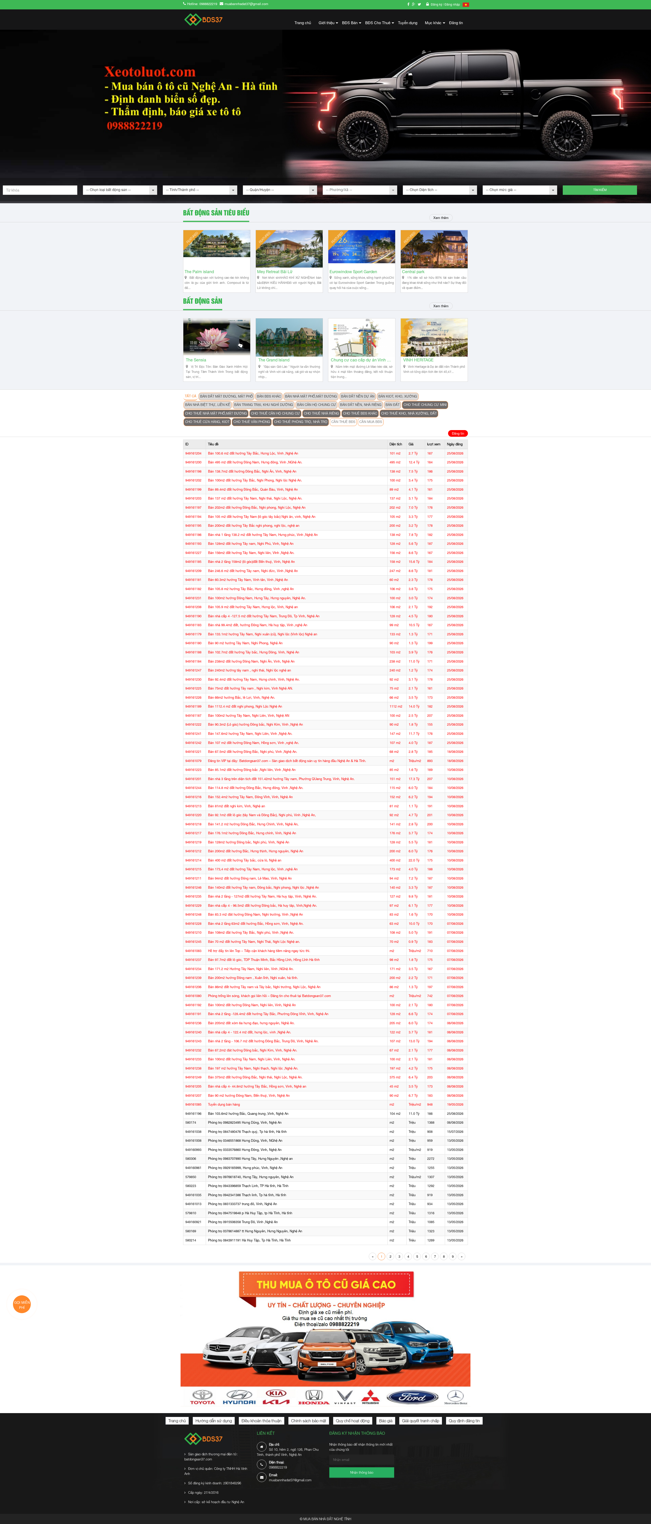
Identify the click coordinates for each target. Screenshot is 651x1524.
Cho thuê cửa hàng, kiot (207, 422)
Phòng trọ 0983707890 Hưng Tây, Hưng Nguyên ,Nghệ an (250, 1159)
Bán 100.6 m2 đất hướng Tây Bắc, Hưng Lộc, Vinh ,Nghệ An (253, 453)
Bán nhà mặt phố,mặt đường (311, 396)
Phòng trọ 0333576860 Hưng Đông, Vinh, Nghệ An (245, 1150)
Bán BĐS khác (269, 396)
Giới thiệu (328, 24)
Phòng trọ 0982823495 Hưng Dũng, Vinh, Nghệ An (245, 1122)
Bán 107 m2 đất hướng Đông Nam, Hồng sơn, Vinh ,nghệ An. (253, 743)
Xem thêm (441, 217)
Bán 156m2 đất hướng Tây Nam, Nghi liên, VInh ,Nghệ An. (251, 553)
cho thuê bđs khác (360, 413)
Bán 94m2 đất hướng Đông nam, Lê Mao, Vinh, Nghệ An (250, 878)
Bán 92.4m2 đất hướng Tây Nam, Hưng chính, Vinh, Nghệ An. (254, 679)
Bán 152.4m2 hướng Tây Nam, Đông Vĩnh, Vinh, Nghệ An (250, 797)
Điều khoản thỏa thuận (262, 1420)
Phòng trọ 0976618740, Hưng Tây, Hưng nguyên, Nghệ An (250, 1177)
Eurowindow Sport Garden (353, 272)
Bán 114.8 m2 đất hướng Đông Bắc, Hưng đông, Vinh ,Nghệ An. (255, 788)
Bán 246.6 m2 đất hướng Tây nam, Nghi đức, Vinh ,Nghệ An (253, 571)
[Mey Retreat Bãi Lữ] (289, 249)
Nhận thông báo (361, 1472)
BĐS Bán (351, 24)
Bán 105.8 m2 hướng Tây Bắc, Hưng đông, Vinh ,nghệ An (251, 589)
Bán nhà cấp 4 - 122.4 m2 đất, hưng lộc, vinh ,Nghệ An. (249, 1032)
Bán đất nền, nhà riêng (360, 405)
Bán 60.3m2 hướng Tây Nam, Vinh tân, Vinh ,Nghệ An (248, 580)
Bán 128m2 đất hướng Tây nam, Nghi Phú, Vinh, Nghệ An (250, 544)
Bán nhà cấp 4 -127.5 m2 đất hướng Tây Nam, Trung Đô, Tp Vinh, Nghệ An (263, 616)
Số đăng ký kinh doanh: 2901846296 (214, 1483)
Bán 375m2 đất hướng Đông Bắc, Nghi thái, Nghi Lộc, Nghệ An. (255, 1077)
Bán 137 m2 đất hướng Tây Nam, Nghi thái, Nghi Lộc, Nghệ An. (255, 498)
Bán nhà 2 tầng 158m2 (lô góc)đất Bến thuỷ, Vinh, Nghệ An (251, 562)
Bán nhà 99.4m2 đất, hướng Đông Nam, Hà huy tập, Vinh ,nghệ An (257, 625)
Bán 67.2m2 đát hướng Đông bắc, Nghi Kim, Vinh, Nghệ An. (252, 1050)
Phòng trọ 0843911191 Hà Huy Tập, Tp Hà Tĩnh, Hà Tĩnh (249, 1240)
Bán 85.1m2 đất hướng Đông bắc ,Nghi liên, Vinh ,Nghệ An (251, 770)
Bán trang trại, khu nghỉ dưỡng (263, 405)
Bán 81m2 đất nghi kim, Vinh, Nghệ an (236, 806)
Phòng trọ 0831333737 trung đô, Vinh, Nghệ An (242, 1204)
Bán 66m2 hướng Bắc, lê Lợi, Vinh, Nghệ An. (241, 697)
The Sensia (196, 360)
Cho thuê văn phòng (251, 422)
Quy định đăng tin (464, 1420)
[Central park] (434, 249)
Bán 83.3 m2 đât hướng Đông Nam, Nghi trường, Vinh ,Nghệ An (255, 914)
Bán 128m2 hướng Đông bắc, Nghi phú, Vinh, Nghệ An (248, 842)
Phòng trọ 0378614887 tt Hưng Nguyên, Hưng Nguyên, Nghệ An (255, 1231)
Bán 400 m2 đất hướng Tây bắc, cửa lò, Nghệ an (244, 860)
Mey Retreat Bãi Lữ (275, 272)
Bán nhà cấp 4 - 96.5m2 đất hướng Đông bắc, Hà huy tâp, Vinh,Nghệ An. (262, 905)
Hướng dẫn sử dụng (214, 1420)
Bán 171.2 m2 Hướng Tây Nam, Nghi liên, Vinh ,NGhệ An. (251, 969)
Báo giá (385, 1420)
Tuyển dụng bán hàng (224, 1104)
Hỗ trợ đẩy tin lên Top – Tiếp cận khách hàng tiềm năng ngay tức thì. (259, 951)
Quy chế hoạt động (352, 1420)
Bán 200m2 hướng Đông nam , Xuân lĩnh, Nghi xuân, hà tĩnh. (253, 978)
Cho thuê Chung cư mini (425, 405)
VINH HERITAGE (418, 360)
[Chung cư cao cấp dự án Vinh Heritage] (361, 337)
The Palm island (199, 272)
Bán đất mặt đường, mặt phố (226, 396)
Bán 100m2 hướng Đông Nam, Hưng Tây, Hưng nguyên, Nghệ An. (257, 598)
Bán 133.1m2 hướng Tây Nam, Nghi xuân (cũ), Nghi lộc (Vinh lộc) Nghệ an (262, 634)
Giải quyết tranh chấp (420, 1420)
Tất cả (190, 396)
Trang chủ (302, 22)
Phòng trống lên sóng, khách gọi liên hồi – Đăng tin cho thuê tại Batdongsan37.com (269, 996)
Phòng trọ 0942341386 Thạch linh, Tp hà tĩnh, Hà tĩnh (247, 1195)
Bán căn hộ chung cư (316, 405)
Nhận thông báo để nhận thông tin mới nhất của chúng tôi (361, 1447)
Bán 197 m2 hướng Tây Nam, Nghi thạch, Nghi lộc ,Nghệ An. (253, 1068)
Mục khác (435, 24)
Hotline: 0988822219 (202, 3)
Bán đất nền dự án (357, 396)
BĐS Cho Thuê (379, 24)
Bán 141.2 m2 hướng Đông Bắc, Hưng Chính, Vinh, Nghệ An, (253, 824)
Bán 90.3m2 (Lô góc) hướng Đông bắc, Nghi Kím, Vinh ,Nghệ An (255, 724)
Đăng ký (437, 4)
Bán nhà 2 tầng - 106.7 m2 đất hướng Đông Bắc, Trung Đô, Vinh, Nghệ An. (263, 1041)
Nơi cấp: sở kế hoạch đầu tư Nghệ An (216, 1502)
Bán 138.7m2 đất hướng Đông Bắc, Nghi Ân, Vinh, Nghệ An (252, 471)
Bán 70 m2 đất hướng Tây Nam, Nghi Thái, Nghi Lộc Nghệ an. (254, 942)
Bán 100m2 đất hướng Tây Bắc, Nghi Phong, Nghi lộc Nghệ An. (255, 480)
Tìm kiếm (599, 190)
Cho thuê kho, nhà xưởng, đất (409, 413)
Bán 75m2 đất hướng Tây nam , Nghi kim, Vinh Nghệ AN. (250, 688)
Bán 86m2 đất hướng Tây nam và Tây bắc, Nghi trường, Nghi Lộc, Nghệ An (264, 987)
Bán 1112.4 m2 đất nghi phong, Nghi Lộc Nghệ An (245, 706)
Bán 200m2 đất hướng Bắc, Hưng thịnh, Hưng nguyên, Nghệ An (255, 851)
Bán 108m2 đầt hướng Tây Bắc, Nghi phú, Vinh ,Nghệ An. (251, 932)
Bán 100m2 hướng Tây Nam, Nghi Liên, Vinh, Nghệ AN (248, 715)
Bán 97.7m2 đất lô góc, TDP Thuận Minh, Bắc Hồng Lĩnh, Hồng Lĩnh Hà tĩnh (264, 960)
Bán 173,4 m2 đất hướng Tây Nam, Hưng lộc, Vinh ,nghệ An (253, 869)
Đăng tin (456, 22)
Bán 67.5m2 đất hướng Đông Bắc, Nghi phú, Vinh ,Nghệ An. (252, 752)
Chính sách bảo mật (308, 1420)
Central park (413, 272)
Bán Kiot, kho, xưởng (397, 396)
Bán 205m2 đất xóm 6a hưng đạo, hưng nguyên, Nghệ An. (251, 1023)
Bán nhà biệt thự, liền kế (207, 405)
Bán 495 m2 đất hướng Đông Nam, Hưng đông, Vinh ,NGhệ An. (255, 462)
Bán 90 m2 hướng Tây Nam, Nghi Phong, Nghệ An (245, 643)
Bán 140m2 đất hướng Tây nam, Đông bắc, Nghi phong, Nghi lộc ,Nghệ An (263, 887)
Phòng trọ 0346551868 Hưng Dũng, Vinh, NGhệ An (245, 1140)
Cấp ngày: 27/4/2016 (203, 1492)
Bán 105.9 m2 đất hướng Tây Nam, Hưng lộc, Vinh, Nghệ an (253, 607)
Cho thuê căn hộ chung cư (275, 413)
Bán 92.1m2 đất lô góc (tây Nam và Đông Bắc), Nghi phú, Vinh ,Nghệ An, (262, 815)
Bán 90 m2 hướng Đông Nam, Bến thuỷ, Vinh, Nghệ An (249, 1095)
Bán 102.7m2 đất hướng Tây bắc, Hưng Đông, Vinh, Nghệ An (253, 652)
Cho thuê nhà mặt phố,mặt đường (216, 413)
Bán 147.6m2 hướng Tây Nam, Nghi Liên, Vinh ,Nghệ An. (250, 734)
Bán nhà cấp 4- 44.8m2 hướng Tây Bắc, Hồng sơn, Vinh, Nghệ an (257, 1086)
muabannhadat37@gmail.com (246, 3)
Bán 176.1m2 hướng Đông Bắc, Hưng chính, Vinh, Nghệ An (252, 833)
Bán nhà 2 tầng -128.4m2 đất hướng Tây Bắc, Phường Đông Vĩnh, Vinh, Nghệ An (268, 1014)
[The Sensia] (216, 337)
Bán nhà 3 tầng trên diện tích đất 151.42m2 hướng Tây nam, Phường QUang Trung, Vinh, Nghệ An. (281, 779)
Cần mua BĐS (370, 422)
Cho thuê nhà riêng (321, 413)
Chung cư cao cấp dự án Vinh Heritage (362, 360)
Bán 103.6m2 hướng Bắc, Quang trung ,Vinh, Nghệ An (248, 1114)
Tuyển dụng (407, 22)
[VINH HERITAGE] (434, 337)
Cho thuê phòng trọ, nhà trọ (300, 422)
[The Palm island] (216, 249)
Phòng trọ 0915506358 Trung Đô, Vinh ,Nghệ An (243, 1222)
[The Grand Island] (289, 337)
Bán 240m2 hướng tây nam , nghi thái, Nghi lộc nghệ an (249, 670)
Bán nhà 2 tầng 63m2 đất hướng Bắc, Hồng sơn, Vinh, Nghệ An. (256, 924)
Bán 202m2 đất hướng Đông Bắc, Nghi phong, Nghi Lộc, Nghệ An (256, 507)
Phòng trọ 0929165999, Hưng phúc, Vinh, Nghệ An (245, 1168)
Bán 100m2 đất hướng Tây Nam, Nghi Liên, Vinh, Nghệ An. (251, 1059)
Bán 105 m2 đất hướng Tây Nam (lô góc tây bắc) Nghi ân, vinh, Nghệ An (261, 517)
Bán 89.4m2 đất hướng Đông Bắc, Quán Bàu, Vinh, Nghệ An (253, 489)
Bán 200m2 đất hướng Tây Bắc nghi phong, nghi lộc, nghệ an (253, 525)
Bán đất (393, 405)
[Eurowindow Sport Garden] (361, 249)
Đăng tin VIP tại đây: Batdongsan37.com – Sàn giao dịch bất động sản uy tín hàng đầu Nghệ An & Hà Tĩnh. (287, 761)
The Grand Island (273, 360)
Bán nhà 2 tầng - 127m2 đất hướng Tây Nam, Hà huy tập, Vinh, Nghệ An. (262, 896)
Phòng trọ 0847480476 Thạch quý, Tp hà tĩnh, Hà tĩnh (247, 1132)
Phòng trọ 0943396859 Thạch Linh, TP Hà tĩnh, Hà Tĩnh (248, 1186)
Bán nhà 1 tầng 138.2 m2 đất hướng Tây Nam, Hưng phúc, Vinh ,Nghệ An (263, 535)
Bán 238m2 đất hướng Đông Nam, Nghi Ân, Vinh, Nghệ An (251, 661)
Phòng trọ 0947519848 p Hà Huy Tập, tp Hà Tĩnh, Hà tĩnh (250, 1213)
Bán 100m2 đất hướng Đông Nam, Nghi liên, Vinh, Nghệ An (252, 1005)
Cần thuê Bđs (343, 422)
